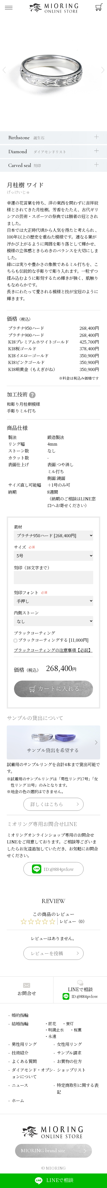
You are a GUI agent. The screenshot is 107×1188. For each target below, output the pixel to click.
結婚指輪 (20, 1024)
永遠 (52, 1036)
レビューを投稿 (46, 953)
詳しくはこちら (46, 804)
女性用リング (69, 1044)
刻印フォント (26, 592)
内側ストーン (26, 613)
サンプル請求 (69, 1053)
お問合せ (26, 993)
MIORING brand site (43, 1150)
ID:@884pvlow (59, 869)
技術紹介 (20, 1053)
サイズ (20, 547)
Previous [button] (4, 70)
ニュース (20, 1085)
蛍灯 (70, 1023)
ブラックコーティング (34, 633)
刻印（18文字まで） (32, 567)
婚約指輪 (20, 1015)
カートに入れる (53, 689)
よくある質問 (24, 1061)
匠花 (52, 1023)
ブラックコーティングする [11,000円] (53, 640)
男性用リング (24, 1044)
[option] (53, 70)
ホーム (18, 1100)
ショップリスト (71, 1070)
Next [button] (102, 70)
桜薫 (78, 1029)
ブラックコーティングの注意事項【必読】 (53, 650)
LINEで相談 (59, 1179)
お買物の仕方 (69, 1061)
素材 (18, 527)
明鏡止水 (56, 1029)
